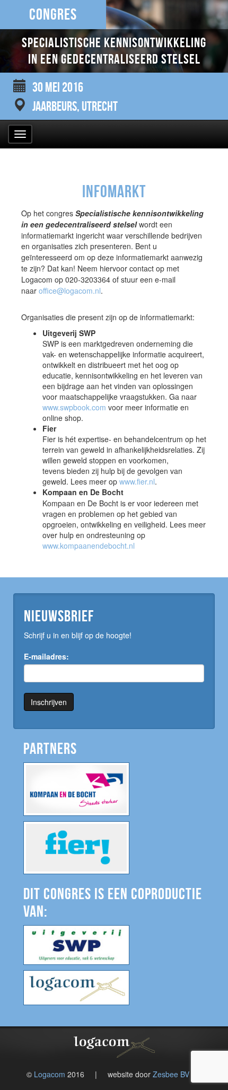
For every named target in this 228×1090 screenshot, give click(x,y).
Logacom (49, 1074)
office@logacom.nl (70, 290)
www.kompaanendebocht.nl (88, 545)
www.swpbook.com (74, 407)
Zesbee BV (171, 1074)
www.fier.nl (137, 481)
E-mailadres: (46, 656)
